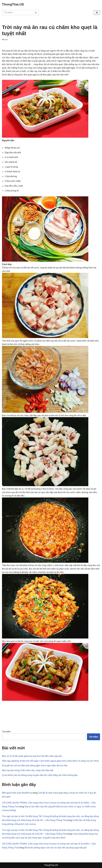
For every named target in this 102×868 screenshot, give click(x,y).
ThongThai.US (51, 865)
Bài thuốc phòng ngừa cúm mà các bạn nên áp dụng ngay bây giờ (55, 847)
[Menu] (97, 12)
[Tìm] (36, 12)
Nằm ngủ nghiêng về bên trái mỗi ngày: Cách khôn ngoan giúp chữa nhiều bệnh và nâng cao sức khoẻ (50, 761)
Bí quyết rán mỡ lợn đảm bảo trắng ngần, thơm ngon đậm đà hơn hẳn (34, 765)
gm (6, 39)
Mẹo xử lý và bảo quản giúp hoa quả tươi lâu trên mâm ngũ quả (32, 756)
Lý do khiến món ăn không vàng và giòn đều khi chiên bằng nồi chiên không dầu (40, 775)
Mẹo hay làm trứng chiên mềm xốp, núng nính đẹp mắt (27, 770)
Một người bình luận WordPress (17, 793)
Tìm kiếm (6, 731)
